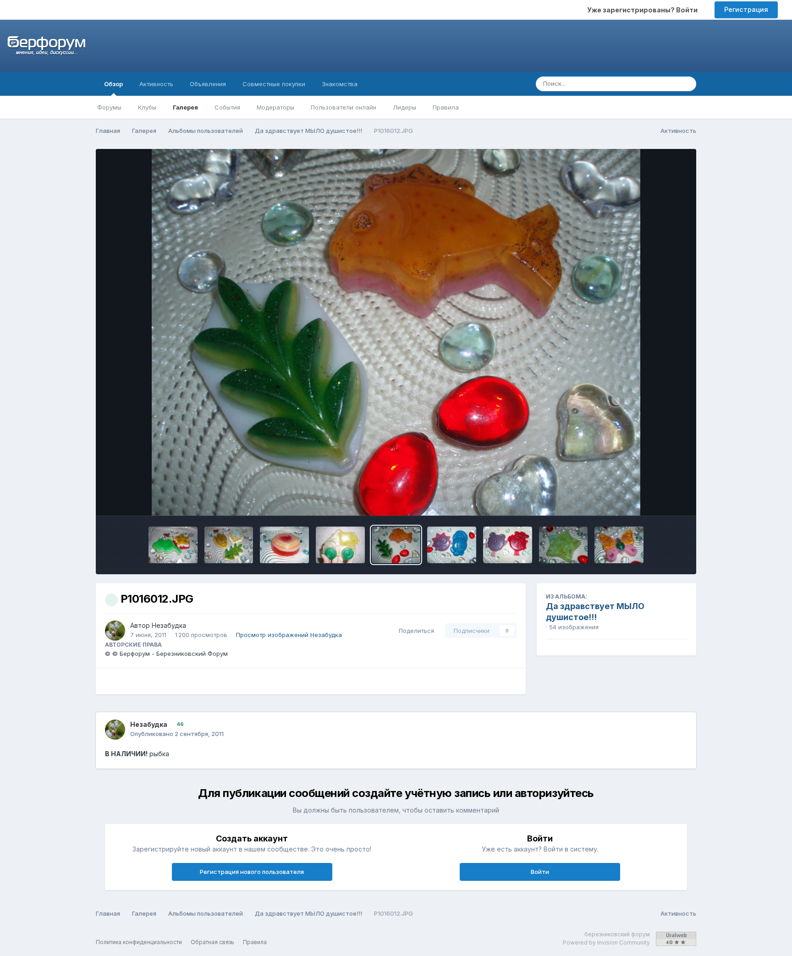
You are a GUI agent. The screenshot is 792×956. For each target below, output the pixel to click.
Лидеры (404, 107)
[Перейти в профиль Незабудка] (115, 631)
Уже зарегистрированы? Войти (643, 10)
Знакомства (340, 84)
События (227, 107)
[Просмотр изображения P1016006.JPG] (507, 545)
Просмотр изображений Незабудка (289, 634)
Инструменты (654, 499)
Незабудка (169, 625)
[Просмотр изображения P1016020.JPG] (340, 545)
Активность (156, 84)
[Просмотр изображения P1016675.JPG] (228, 545)
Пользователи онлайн (343, 107)
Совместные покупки (273, 84)
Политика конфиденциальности (139, 942)
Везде (656, 83)
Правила (446, 107)
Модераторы (275, 107)
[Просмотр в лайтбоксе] (396, 332)
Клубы (147, 107)
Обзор (113, 84)
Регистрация (746, 9)
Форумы (109, 107)
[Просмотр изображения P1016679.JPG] (173, 545)
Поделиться (414, 630)
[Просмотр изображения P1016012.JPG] (396, 545)
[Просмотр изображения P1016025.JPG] (284, 545)
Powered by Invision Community (606, 942)
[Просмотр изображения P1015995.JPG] (619, 545)
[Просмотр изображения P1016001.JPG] (563, 545)
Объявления (208, 84)
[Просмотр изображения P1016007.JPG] (451, 545)
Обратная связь (212, 942)
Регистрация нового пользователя (252, 871)
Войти (540, 871)
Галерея (185, 107)
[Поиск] (686, 84)
